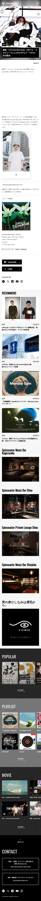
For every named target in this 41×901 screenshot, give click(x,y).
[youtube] (17, 282)
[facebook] (12, 282)
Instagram (23, 249)
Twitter (17, 249)
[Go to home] (9, 3)
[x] (8, 282)
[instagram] (21, 282)
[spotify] (3, 282)
